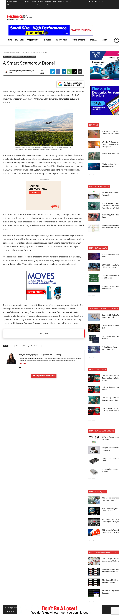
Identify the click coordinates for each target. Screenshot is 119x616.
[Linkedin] (96, 1)
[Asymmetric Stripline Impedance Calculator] (94, 593)
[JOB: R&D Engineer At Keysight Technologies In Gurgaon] (94, 522)
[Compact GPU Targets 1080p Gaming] (94, 461)
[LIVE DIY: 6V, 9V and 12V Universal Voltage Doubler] (94, 400)
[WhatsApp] (69, 71)
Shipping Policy (10, 611)
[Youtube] (102, 1)
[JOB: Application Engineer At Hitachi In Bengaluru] (94, 500)
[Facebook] (89, 1)
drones (11, 346)
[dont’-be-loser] (59, 615)
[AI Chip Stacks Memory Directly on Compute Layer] (94, 349)
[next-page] (93, 174)
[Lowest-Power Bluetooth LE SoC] (94, 328)
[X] (99, 1)
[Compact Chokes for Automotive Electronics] (94, 450)
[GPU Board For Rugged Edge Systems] (94, 471)
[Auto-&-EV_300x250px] (43, 299)
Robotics (18, 346)
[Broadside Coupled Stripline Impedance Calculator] (94, 572)
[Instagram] (92, 1)
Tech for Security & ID (18, 56)
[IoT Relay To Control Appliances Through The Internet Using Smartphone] (94, 144)
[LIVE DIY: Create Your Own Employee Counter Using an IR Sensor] (94, 378)
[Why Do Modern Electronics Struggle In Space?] (94, 166)
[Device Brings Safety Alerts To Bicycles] (94, 339)
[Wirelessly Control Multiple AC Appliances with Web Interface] (94, 228)
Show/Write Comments (44, 375)
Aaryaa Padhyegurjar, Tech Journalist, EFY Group (21, 72)
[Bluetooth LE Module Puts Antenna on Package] (94, 317)
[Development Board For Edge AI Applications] (94, 289)
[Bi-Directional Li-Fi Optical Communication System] (94, 134)
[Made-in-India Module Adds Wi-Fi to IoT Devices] (94, 278)
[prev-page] (89, 174)
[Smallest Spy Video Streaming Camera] (94, 217)
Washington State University (32, 346)
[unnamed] (43, 209)
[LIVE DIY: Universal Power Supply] (94, 389)
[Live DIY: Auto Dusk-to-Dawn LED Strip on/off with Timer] (94, 411)
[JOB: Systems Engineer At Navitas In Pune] (94, 511)
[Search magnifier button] (116, 40)
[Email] (74, 71)
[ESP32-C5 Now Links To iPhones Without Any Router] (94, 267)
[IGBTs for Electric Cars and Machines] (94, 439)
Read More (22, 363)
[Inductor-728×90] (50, 35)
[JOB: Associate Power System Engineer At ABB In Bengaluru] (94, 532)
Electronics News (13, 52)
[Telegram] (52, 71)
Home (5, 52)
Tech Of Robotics (31, 56)
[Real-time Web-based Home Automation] (94, 195)
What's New (25, 52)
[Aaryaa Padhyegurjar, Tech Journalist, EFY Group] (6, 72)
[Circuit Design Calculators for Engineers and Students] (94, 561)
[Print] (80, 71)
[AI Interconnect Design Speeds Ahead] (94, 256)
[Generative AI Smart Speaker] (94, 156)
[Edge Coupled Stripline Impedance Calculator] (94, 582)
